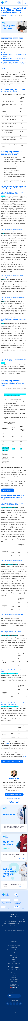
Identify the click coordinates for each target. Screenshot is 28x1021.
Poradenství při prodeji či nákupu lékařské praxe (14, 921)
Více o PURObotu (7, 490)
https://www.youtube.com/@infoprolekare (11, 1003)
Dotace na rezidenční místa (10, 925)
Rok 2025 (21, 38)
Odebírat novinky (13, 995)
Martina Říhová (7, 18)
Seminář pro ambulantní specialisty (12, 761)
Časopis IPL (14, 977)
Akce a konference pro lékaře (14, 963)
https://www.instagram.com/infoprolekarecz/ (17, 1003)
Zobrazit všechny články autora (13, 798)
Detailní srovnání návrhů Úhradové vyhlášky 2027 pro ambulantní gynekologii (14, 855)
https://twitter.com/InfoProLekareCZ (20, 1003)
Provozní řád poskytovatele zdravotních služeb (14, 930)
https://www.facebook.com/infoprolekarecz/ (7, 1003)
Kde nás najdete (14, 955)
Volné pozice (14, 957)
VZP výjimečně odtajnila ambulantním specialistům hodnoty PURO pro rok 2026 (13, 883)
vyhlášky (7, 743)
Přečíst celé (21, 829)
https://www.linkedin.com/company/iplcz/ (14, 1003)
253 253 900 (19, 2)
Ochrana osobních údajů (14, 1012)
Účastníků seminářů (19, 908)
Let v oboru (17, 896)
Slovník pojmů (14, 981)
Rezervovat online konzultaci (13, 794)
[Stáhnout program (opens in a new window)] (14, 988)
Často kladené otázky (14, 979)
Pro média (14, 959)
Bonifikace (15, 38)
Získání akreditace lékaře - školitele (11, 923)
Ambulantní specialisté (6, 38)
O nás (14, 961)
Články (14, 975)
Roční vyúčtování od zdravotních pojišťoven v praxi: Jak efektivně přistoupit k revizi (14, 827)
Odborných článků (6, 908)
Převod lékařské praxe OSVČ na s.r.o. (12, 928)
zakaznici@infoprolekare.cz (15, 949)
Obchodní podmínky (14, 1011)
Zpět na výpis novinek (7, 15)
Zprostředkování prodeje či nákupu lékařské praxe (15, 919)
